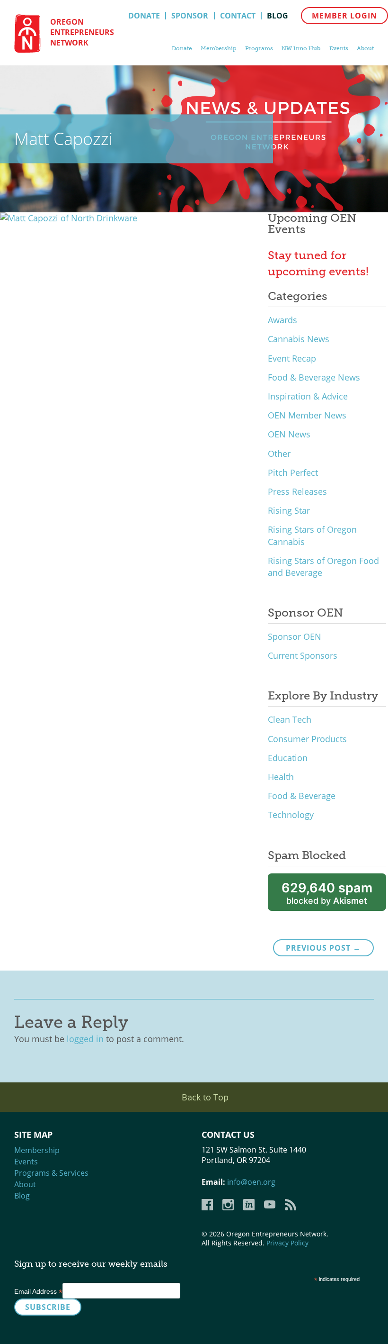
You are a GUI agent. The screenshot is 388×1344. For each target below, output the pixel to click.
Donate (144, 15)
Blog (277, 15)
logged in (85, 1038)
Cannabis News (298, 339)
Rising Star (289, 510)
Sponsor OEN (294, 636)
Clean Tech (289, 719)
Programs (259, 48)
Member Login (344, 15)
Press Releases (297, 491)
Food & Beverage (301, 795)
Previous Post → (323, 948)
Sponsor (189, 15)
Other (279, 453)
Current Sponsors (302, 655)
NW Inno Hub (301, 48)
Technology (291, 814)
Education (288, 757)
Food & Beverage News (314, 377)
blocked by (327, 893)
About (365, 48)
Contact (238, 15)
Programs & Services (51, 1173)
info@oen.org (251, 1182)
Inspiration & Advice (308, 396)
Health (281, 776)
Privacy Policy (287, 1242)
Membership (219, 48)
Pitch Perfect (293, 472)
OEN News (289, 434)
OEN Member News (307, 415)
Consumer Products (307, 739)
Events (338, 48)
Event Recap (292, 358)
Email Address (38, 1291)
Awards (282, 320)
